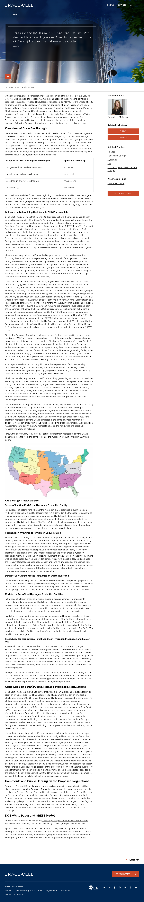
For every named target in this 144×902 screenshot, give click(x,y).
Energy (123, 131)
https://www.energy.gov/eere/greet (69, 838)
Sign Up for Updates (123, 193)
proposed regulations (15, 102)
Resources (12, 15)
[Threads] (125, 887)
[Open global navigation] (137, 5)
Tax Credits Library (116, 183)
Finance (123, 138)
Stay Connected (123, 874)
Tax (109, 163)
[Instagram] (119, 887)
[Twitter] (109, 887)
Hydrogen (112, 159)
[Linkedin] (104, 887)
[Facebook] (114, 887)
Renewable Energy (117, 156)
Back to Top (133, 860)
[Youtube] (136, 887)
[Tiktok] (130, 887)
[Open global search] (131, 5)
